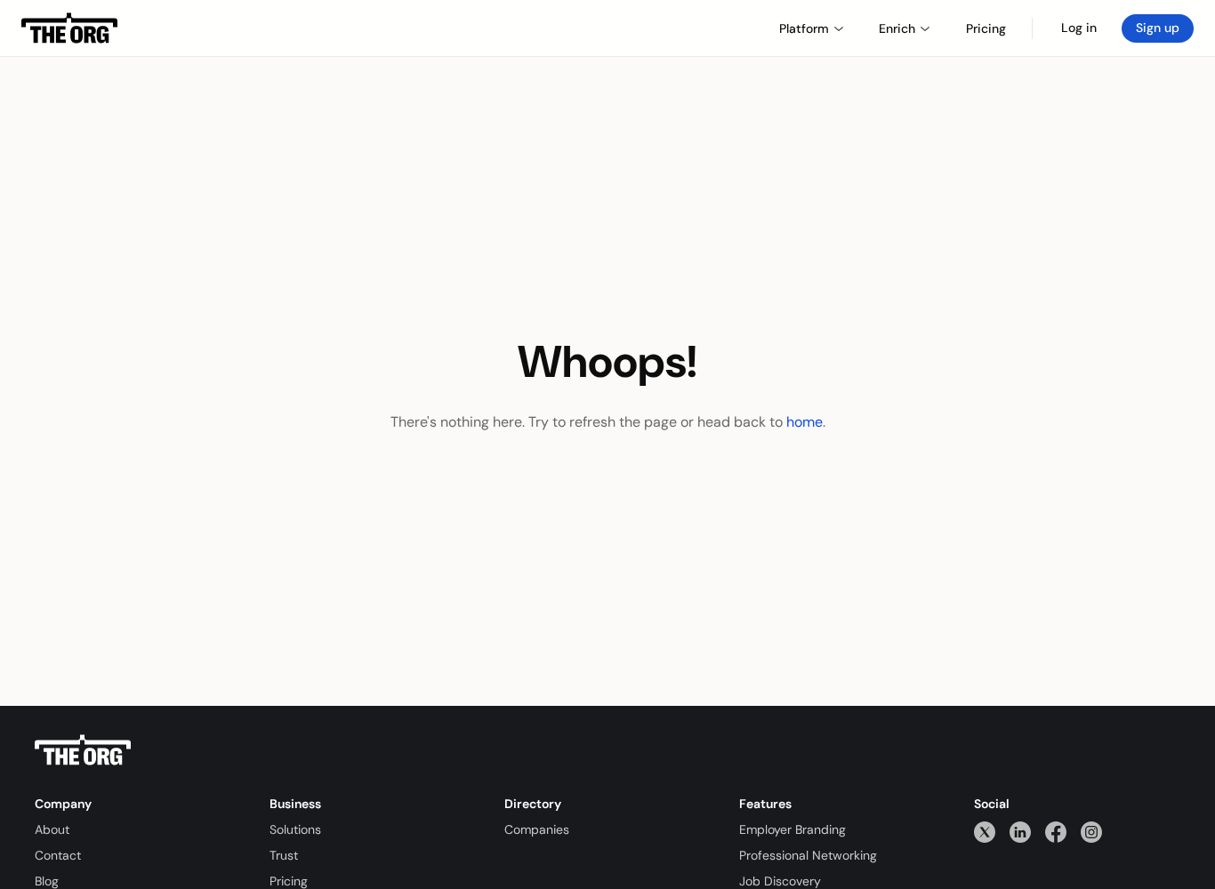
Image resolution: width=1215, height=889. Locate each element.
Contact (58, 855)
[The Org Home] (69, 28)
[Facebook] (1055, 832)
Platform (804, 28)
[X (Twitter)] (984, 832)
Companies (536, 829)
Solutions (295, 829)
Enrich (897, 28)
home (804, 421)
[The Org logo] (83, 750)
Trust (284, 855)
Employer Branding (792, 829)
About (52, 829)
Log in (1079, 28)
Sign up (1157, 28)
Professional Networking (808, 855)
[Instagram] (1091, 832)
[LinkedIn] (1020, 832)
